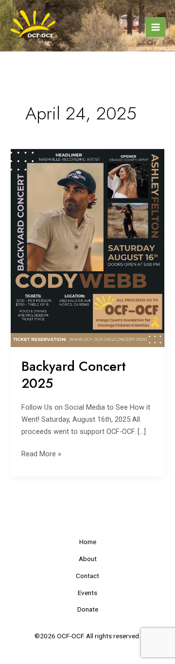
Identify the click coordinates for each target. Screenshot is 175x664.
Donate (87, 609)
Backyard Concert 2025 (73, 375)
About (88, 559)
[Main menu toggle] (155, 26)
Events (87, 593)
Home (87, 542)
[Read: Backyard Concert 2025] (87, 247)
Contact (87, 576)
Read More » (41, 453)
